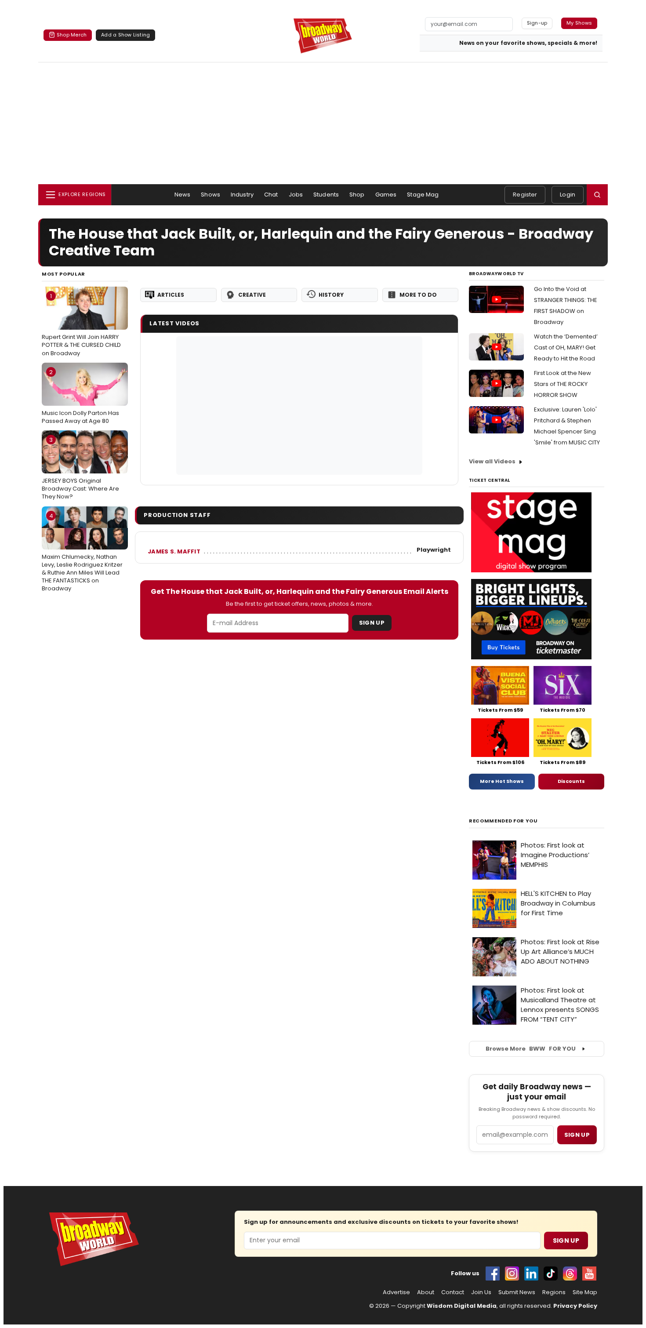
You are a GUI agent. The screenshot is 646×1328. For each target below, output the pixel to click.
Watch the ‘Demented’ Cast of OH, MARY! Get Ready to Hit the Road (566, 347)
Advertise (396, 1292)
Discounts (571, 781)
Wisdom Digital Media (462, 1306)
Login (567, 194)
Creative (252, 294)
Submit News (516, 1292)
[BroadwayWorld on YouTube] (589, 1273)
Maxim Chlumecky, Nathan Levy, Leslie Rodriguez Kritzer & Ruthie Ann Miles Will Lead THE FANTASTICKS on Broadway (82, 552)
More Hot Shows (502, 781)
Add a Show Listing (125, 34)
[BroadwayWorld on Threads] (570, 1273)
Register (525, 194)
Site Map (585, 1292)
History (331, 294)
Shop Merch (72, 34)
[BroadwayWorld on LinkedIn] (531, 1273)
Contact (452, 1292)
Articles (170, 294)
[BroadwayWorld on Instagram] (512, 1273)
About (425, 1292)
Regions (554, 1292)
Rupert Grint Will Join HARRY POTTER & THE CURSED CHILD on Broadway (81, 324)
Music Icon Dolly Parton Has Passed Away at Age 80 (80, 396)
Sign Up (372, 623)
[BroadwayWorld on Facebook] (493, 1273)
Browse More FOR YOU (531, 1048)
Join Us (481, 1292)
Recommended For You (503, 821)
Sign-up (537, 22)
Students (326, 194)
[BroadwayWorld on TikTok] (551, 1273)
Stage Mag (423, 194)
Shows (210, 194)
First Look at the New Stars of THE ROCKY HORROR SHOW (562, 384)
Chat (271, 194)
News (182, 194)
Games (386, 194)
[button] (597, 194)
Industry (242, 194)
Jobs (296, 194)
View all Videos (492, 461)
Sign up (577, 1135)
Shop (357, 194)
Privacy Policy (575, 1306)
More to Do (418, 294)
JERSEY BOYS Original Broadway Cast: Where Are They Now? (80, 468)
